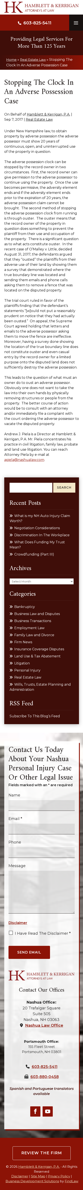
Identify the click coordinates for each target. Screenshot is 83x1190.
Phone (15, 842)
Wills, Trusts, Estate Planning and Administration (40, 687)
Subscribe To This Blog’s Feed (35, 716)
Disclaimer (18, 923)
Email (15, 818)
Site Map (38, 1176)
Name (14, 795)
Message (17, 865)
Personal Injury (27, 670)
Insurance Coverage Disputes (39, 649)
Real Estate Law (39, 119)
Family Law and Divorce (34, 635)
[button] (76, 22)
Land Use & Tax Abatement (37, 656)
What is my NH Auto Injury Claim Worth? (40, 518)
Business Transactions (32, 621)
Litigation (22, 663)
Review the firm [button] (41, 1153)
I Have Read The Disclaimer (43, 933)
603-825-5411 (37, 22)
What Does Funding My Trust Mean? (37, 544)
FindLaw (71, 1181)
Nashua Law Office (44, 1025)
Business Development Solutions (32, 1181)
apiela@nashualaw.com (24, 460)
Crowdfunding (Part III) (34, 554)
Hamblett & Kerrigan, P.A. (48, 114)
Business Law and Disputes (37, 614)
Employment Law (29, 628)
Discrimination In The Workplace (42, 535)
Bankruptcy (24, 607)
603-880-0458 (44, 1076)
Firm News (23, 642)
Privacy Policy (59, 1176)
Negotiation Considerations (37, 528)
